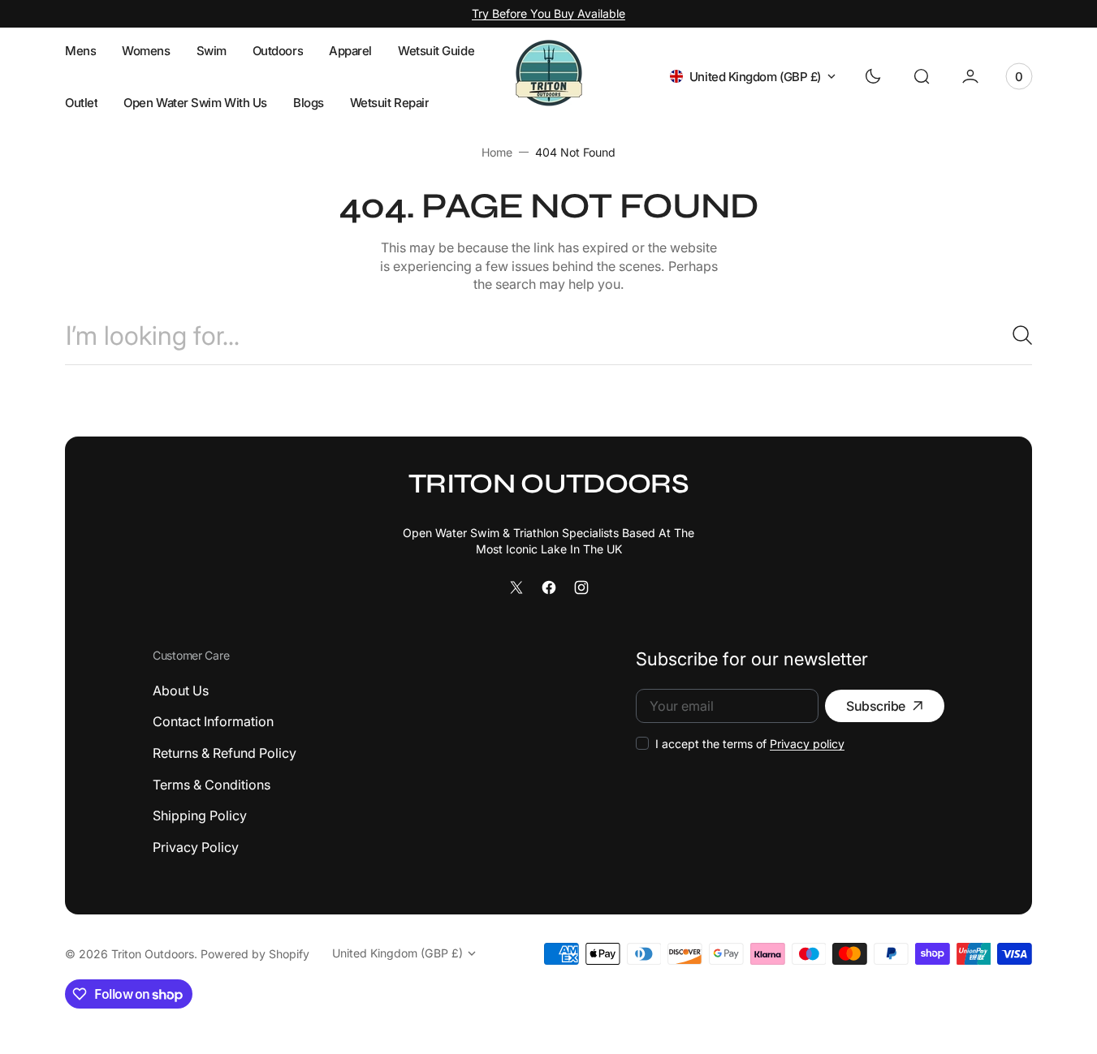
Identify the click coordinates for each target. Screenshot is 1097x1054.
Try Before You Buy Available (548, 13)
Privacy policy (807, 744)
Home (497, 152)
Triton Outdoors (152, 954)
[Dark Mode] (873, 76)
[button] (922, 76)
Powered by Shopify (255, 954)
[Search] (1016, 335)
